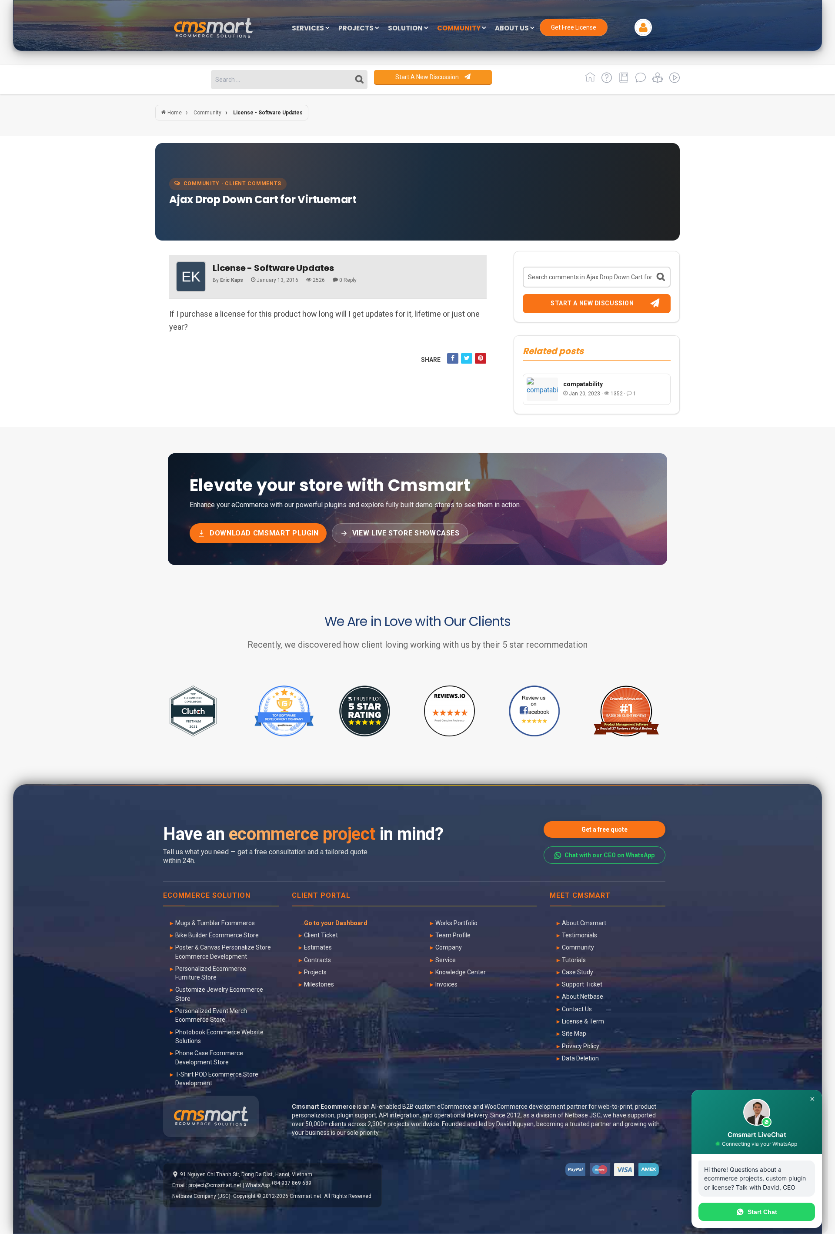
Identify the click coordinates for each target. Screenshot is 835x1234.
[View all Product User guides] (622, 81)
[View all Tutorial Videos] (672, 81)
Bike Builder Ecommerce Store (217, 935)
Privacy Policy (580, 1046)
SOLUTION (406, 28)
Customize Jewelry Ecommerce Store (219, 994)
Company (448, 947)
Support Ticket (582, 984)
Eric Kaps (231, 280)
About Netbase (582, 996)
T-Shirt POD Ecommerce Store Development (216, 1079)
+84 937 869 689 (291, 1183)
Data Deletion (580, 1058)
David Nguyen (515, 1123)
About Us (512, 28)
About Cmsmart (584, 923)
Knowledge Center (460, 972)
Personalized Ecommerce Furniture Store (210, 973)
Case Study (577, 972)
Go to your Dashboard (335, 923)
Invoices (446, 984)
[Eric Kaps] (191, 276)
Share (431, 359)
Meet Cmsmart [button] (580, 896)
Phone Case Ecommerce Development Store (209, 1057)
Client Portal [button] (321, 896)
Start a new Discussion (427, 77)
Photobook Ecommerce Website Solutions (219, 1036)
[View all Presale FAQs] (605, 81)
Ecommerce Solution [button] (206, 896)
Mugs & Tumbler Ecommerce (215, 923)
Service (445, 959)
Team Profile (453, 935)
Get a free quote (604, 829)
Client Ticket (321, 935)
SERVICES (308, 28)
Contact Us (577, 1009)
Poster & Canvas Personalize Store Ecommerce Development (223, 952)
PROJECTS (356, 28)
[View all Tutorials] (656, 81)
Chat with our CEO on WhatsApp (609, 855)
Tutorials (574, 959)
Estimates (318, 947)
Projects (315, 972)
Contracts (317, 959)
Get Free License (573, 27)
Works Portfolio (456, 923)
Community (578, 947)
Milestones (319, 984)
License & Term (583, 1021)
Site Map (574, 1033)
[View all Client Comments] (639, 81)
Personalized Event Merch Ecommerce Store (211, 1015)
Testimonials (579, 935)
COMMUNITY (459, 28)
